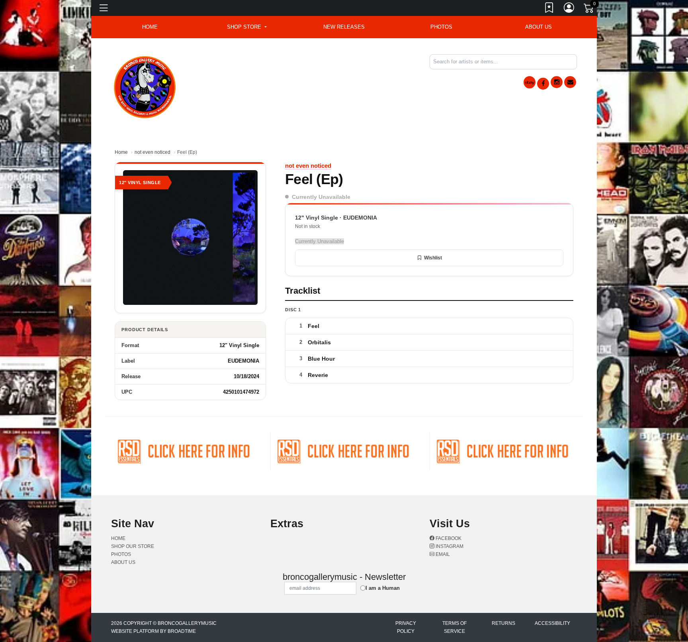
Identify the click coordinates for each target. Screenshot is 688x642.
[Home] (145, 86)
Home (121, 152)
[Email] (570, 82)
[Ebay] (529, 82)
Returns (503, 623)
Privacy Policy (405, 627)
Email (442, 554)
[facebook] (543, 83)
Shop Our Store (132, 546)
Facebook (447, 538)
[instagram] (556, 82)
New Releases (344, 27)
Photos (441, 27)
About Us (538, 27)
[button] (247, 27)
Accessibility (552, 623)
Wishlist (433, 258)
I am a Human (383, 588)
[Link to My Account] (569, 9)
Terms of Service (454, 627)
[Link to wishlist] (549, 9)
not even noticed (152, 152)
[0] (589, 10)
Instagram (448, 546)
